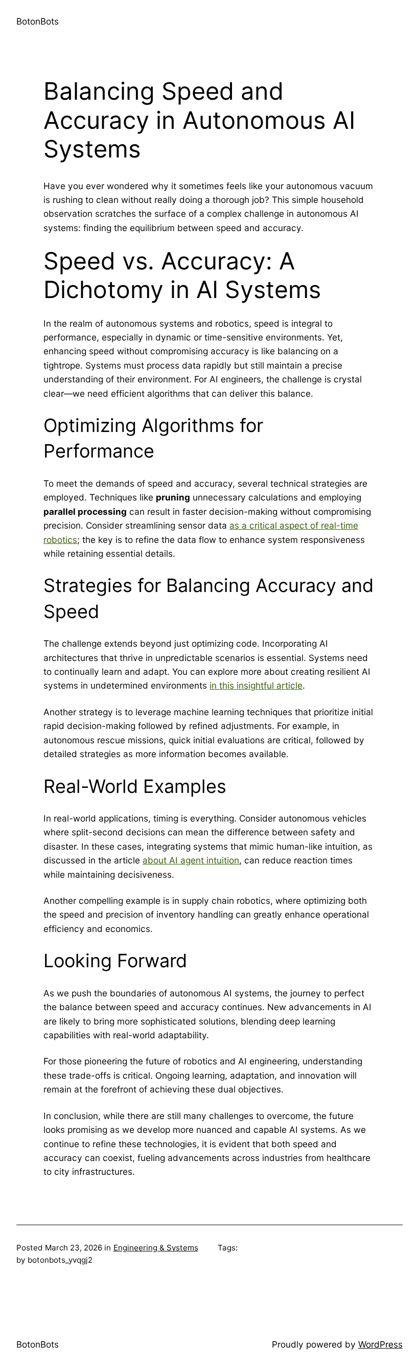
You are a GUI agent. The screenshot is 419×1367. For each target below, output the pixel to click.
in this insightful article (256, 685)
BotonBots (37, 21)
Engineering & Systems (155, 1247)
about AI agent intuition (191, 860)
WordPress (380, 1344)
